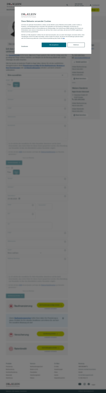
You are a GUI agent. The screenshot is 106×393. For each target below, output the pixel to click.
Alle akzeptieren (54, 45)
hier (64, 38)
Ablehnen (76, 45)
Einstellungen (24, 46)
